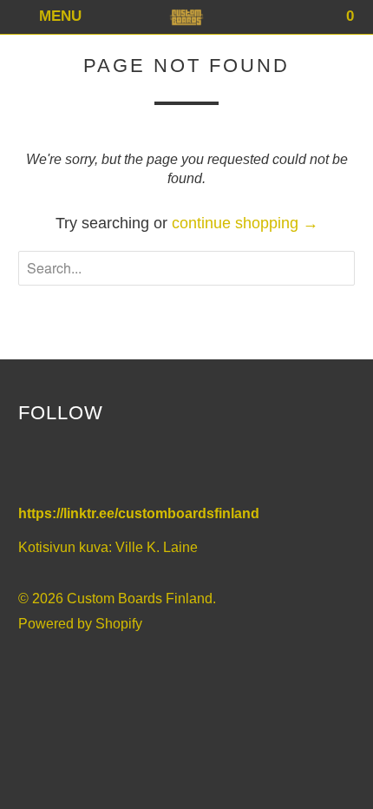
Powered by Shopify (80, 623)
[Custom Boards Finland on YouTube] (71, 466)
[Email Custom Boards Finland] (145, 466)
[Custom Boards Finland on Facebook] (34, 466)
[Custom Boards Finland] (187, 17)
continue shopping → (245, 223)
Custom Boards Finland (140, 598)
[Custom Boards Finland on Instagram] (108, 466)
